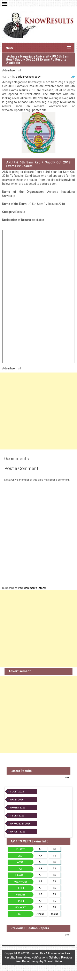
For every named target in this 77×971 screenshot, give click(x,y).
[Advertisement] (38, 411)
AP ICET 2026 (17, 831)
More (67, 777)
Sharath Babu (53, 961)
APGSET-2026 (17, 807)
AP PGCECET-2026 (20, 823)
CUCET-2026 (17, 791)
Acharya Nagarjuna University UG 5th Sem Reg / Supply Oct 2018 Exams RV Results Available (37, 59)
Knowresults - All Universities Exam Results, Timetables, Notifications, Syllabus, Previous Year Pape (39, 957)
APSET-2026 (17, 799)
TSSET (54, 913)
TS (54, 849)
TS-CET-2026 (17, 815)
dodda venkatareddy (28, 76)
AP (40, 849)
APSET (40, 913)
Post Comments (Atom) (32, 587)
